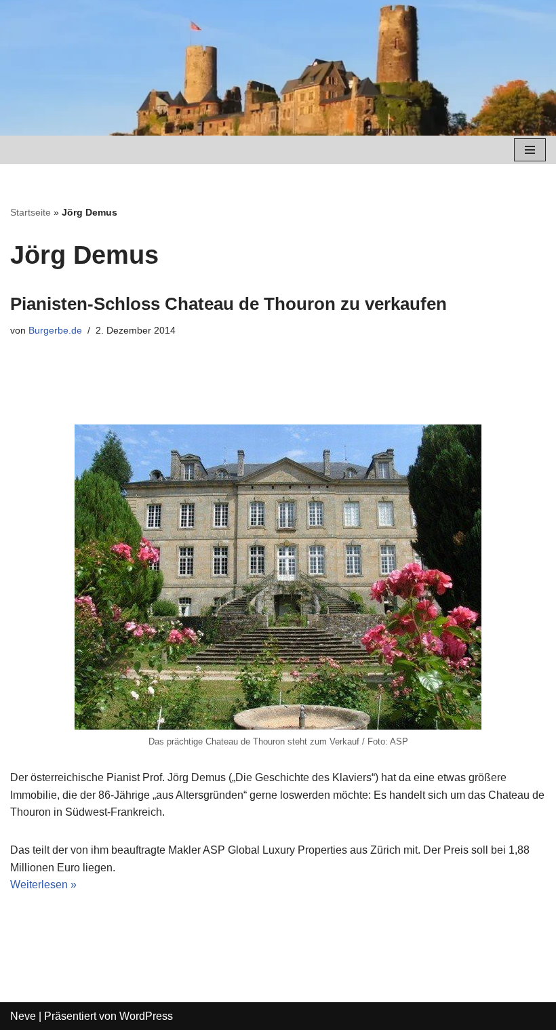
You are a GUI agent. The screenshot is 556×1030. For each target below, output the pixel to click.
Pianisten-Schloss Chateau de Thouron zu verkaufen (228, 304)
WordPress (146, 1016)
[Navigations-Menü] (530, 149)
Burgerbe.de (55, 330)
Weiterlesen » (43, 884)
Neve (23, 1016)
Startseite (30, 212)
